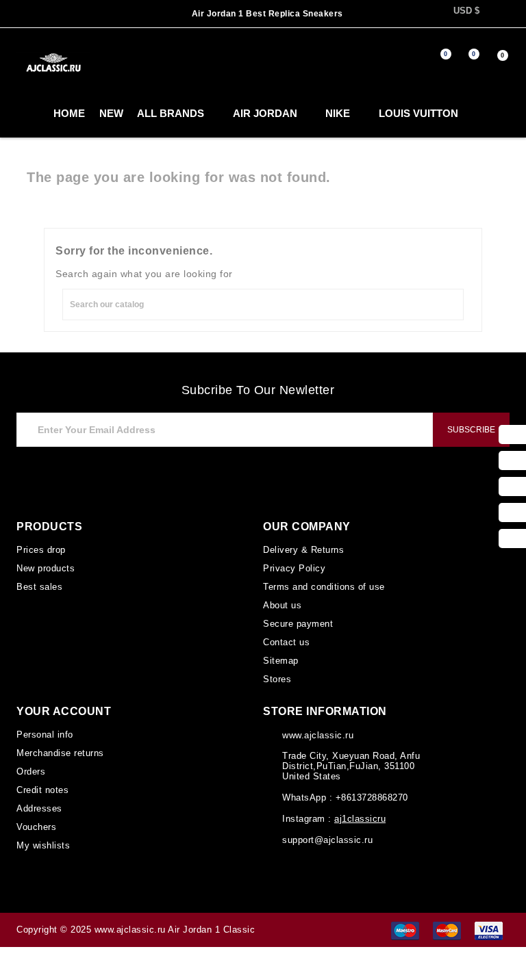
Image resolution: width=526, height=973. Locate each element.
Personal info (44, 730)
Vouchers (35, 819)
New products (45, 567)
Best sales (38, 585)
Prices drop (40, 549)
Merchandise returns (60, 747)
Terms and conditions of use (322, 585)
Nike (311, 113)
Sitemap (280, 656)
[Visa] (489, 921)
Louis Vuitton (389, 113)
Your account (62, 706)
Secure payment (297, 621)
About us (282, 602)
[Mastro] (405, 921)
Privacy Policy (293, 567)
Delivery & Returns (303, 549)
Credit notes (42, 783)
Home (46, 113)
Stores (276, 674)
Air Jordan (240, 113)
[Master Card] (447, 921)
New (87, 113)
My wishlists (42, 836)
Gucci (472, 113)
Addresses (38, 801)
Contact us (286, 639)
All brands (150, 113)
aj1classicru (358, 814)
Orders (31, 765)
